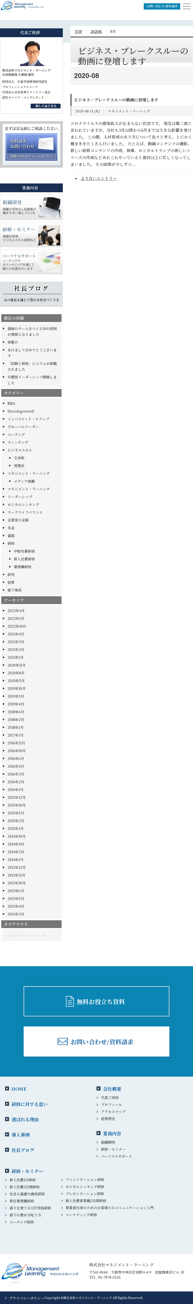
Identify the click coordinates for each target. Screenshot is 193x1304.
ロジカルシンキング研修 (85, 1186)
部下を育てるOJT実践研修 (30, 1207)
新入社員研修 (24, 558)
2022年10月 (17, 626)
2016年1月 (16, 789)
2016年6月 (16, 758)
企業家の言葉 (18, 520)
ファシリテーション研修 (85, 1179)
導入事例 (21, 1134)
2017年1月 (16, 735)
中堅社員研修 (24, 551)
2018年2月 (16, 719)
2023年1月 (16, 618)
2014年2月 (16, 851)
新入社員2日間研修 (25, 1186)
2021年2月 (16, 649)
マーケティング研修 (81, 1214)
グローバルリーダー (23, 426)
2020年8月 (16, 672)
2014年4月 (16, 843)
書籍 (11, 535)
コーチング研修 (22, 1221)
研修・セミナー (113, 1149)
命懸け (13, 342)
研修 (11, 543)
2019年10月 (17, 688)
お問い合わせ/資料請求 (162, 6)
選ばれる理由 (25, 1119)
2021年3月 (16, 641)
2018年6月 (16, 711)
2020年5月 (16, 680)
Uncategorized (21, 411)
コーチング (16, 434)
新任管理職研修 (22, 1200)
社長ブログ (23, 1150)
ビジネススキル (20, 449)
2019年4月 (16, 703)
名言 (11, 527)
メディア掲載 (24, 481)
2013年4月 (16, 906)
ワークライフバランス (25, 512)
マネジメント (14, 935)
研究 (11, 574)
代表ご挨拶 (110, 1097)
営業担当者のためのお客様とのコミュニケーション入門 (110, 1207)
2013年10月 (17, 882)
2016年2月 (16, 781)
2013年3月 (16, 914)
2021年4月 (16, 633)
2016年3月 (16, 773)
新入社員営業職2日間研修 (86, 1200)
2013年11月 (16, 875)
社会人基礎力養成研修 (27, 1193)
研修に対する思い (30, 1104)
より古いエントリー (99, 178)
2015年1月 (16, 828)
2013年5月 (16, 898)
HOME (19, 1088)
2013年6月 (16, 890)
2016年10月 (17, 750)
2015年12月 (17, 797)
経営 (11, 582)
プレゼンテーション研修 (85, 1193)
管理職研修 (22, 566)
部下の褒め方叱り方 (25, 1214)
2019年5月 (16, 696)
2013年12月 (17, 867)
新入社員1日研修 (23, 1179)
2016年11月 (16, 742)
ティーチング (18, 442)
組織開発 (108, 1142)
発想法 (19, 465)
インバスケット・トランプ (28, 418)
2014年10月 (17, 836)
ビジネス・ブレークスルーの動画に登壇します (116, 100)
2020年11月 (17, 665)
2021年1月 (16, 657)
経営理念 (108, 1118)
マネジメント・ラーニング (29, 473)
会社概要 (112, 1088)
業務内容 (112, 1133)
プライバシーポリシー (26, 1297)
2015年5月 (16, 812)
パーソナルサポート (116, 1156)
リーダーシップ (20, 496)
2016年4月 (16, 766)
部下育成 (15, 590)
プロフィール (111, 1104)
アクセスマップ (113, 1111)
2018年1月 (16, 727)
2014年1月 (16, 859)
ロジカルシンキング (23, 504)
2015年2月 (16, 820)
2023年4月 (16, 610)
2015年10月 (17, 805)
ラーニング (36, 935)
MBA (11, 403)
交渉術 (19, 457)
